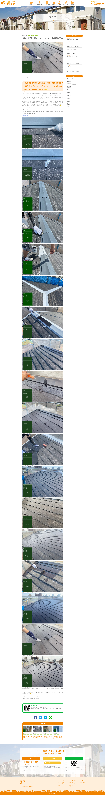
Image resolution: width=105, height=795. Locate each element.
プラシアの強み (31, 4)
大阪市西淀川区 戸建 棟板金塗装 (72, 39)
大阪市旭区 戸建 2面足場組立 (72, 49)
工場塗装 (53, 4)
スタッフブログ (65, 4)
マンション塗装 (72, 783)
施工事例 (59, 4)
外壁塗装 (68, 101)
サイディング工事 (70, 78)
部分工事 (68, 92)
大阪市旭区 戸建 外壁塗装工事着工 (73, 46)
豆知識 (68, 89)
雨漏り (68, 106)
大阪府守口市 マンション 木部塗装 (73, 71)
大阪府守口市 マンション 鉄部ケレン (73, 56)
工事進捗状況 (69, 100)
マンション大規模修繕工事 (71, 84)
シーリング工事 (69, 95)
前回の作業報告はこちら (26, 115)
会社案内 (72, 4)
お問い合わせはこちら (52, 762)
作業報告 (68, 104)
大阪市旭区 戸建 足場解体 (71, 53)
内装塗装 (68, 80)
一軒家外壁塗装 (39, 4)
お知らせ (68, 103)
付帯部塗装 (69, 87)
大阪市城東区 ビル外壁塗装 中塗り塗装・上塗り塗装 (57, 737)
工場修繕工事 (69, 83)
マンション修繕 (47, 4)
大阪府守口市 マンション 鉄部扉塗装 (73, 63)
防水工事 (68, 98)
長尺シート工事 (69, 90)
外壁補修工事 (69, 81)
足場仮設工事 (69, 86)
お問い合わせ (83, 782)
